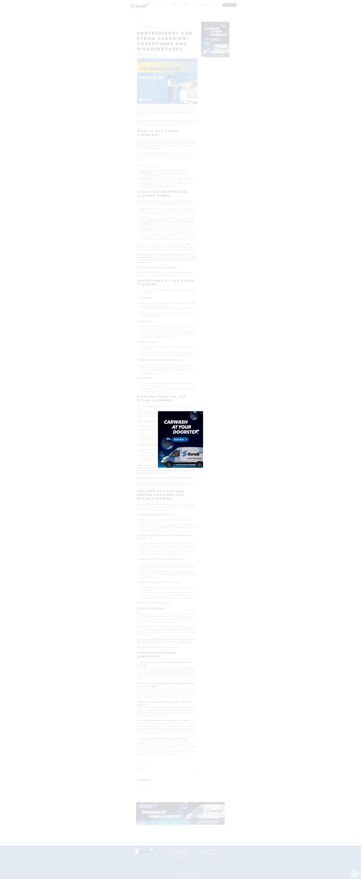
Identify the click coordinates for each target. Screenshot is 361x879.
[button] (201, 413)
